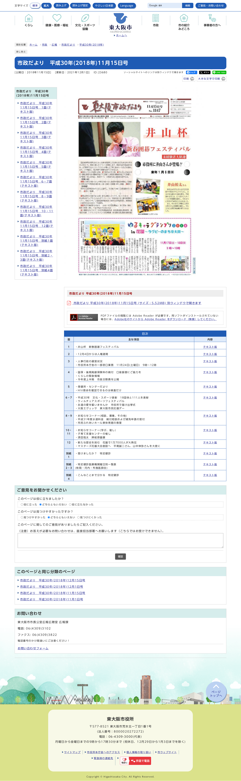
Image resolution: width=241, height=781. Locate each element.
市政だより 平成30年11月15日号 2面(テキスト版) (36, 122)
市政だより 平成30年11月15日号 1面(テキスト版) (36, 107)
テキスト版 (210, 347)
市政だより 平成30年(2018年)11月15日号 (52, 593)
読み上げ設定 (80, 5)
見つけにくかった (91, 517)
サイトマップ (72, 752)
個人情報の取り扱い (138, 752)
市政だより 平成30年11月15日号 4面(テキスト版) (36, 152)
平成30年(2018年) (91, 45)
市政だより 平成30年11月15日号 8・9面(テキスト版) (36, 196)
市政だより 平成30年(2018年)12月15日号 (52, 580)
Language (126, 5)
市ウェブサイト (167, 752)
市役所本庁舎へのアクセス (103, 752)
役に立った (30, 504)
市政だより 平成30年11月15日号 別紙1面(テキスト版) (36, 240)
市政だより (68, 45)
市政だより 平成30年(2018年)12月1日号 (51, 586)
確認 (120, 556)
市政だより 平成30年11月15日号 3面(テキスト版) (36, 137)
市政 (44, 45)
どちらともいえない (54, 504)
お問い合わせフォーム (33, 648)
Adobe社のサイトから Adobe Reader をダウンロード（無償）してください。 (166, 319)
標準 (35, 5)
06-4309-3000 (121, 736)
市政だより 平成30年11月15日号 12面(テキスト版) (36, 225)
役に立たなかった (83, 504)
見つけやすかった (35, 517)
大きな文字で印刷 (209, 78)
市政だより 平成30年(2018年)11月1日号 (51, 599)
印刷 (186, 78)
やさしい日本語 (104, 5)
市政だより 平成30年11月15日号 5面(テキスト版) (36, 166)
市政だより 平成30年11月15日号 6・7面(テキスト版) (36, 181)
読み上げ (61, 5)
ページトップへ (216, 694)
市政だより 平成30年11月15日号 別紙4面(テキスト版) (36, 270)
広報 (54, 45)
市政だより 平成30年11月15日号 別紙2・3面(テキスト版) (36, 255)
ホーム (33, 45)
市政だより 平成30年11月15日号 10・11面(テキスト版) (36, 211)
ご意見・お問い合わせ (211, 5)
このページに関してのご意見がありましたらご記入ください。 (61, 524)
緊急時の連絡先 (103, 758)
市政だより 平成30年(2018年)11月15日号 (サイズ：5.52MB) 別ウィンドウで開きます (136, 303)
